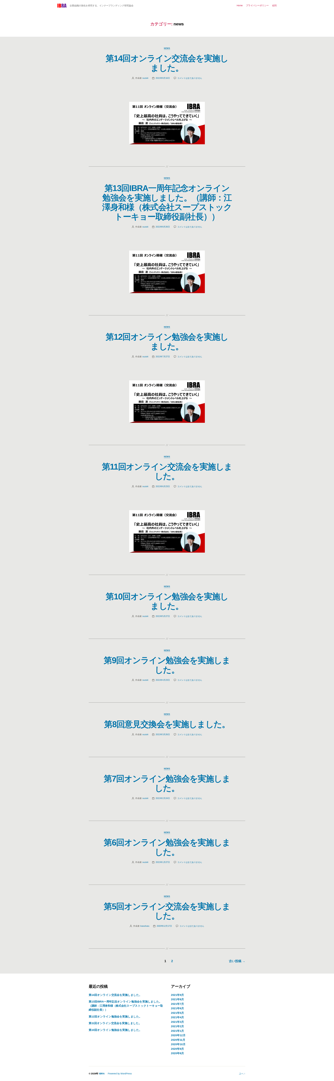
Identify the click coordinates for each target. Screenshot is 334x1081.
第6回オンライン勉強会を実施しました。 (167, 847)
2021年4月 (177, 1017)
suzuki (145, 78)
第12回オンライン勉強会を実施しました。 (167, 341)
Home (240, 5)
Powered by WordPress (120, 1073)
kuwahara (144, 926)
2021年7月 (177, 1003)
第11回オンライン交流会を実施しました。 (167, 471)
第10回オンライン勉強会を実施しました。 (167, 601)
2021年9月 (177, 994)
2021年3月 (177, 1021)
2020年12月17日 (164, 926)
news (167, 48)
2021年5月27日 (163, 616)
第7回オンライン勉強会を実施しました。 (167, 783)
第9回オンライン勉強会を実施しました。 (167, 665)
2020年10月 (178, 1044)
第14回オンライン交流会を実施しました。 (167, 63)
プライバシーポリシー (257, 5)
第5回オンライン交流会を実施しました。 (167, 911)
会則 (274, 5)
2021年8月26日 (163, 227)
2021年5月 (177, 1012)
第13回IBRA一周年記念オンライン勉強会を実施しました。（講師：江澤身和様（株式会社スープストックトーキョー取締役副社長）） (167, 202)
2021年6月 (177, 1008)
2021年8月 (177, 999)
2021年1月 (177, 1030)
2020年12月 (178, 1035)
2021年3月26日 (163, 734)
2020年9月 (177, 1048)
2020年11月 (178, 1039)
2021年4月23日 (163, 680)
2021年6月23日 (163, 486)
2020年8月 (177, 1053)
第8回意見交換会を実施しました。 (167, 724)
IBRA (102, 1073)
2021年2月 (177, 1026)
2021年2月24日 (163, 798)
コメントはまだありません (189, 78)
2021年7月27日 (163, 356)
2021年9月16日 (163, 78)
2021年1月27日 (163, 862)
